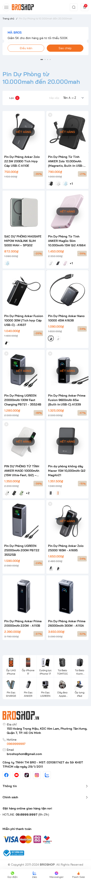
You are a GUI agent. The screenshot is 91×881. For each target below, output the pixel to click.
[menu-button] (6, 7)
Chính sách (10, 797)
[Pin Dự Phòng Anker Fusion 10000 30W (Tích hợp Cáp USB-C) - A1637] (24, 291)
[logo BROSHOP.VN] (45, 715)
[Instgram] (37, 775)
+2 (28, 493)
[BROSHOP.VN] (24, 7)
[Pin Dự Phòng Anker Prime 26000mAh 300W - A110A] (67, 596)
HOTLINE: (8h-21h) (26, 814)
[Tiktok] (27, 775)
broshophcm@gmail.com (24, 754)
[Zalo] (47, 775)
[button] (41, 59)
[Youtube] (16, 775)
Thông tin (10, 786)
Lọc (13, 97)
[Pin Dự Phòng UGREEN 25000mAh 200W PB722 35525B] (24, 521)
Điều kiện (26, 48)
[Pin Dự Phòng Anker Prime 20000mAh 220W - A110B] (24, 596)
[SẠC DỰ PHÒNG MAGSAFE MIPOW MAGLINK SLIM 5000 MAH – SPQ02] (24, 212)
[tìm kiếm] (73, 7)
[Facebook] (6, 775)
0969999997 (16, 744)
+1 (71, 184)
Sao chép (65, 48)
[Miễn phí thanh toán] (45, 839)
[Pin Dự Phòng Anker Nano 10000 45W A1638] (67, 291)
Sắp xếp (54, 97)
